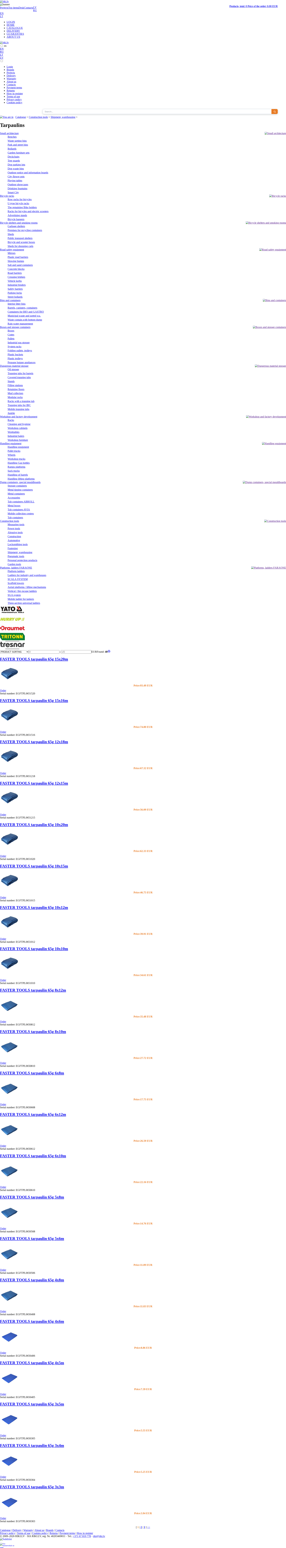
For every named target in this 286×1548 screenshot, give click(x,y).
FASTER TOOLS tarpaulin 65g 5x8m (32, 1197)
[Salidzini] (7, 1540)
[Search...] (274, 111)
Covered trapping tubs (19, 377)
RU (35, 10)
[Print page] (109, 651)
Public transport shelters (20, 238)
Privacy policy (14, 99)
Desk (21, 7)
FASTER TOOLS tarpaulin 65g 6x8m (32, 1073)
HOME (11, 25)
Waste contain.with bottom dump (25, 319)
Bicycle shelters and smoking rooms (19, 222)
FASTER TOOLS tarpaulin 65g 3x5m (32, 1404)
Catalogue (20, 117)
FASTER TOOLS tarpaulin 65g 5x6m (32, 1238)
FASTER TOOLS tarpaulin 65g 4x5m (32, 1363)
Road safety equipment (12, 249)
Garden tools (14, 564)
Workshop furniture (18, 440)
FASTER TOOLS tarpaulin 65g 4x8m (32, 1280)
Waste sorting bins (17, 140)
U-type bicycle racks (18, 203)
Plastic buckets (15, 354)
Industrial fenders (17, 284)
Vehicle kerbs (15, 281)
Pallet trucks (14, 451)
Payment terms (14, 87)
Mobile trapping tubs (18, 409)
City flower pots (16, 176)
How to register (15, 93)
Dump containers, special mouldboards (20, 482)
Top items (13, 7)
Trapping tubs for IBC (19, 405)
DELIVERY (13, 30)
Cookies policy (14, 102)
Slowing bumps (16, 261)
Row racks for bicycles (20, 199)
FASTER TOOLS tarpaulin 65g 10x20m (34, 824)
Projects (4, 7)
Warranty (11, 78)
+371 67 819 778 (82, 1536)
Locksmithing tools (18, 544)
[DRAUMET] (12, 631)
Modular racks (15, 397)
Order (3, 690)
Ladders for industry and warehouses (27, 575)
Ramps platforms (16, 466)
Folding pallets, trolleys (20, 350)
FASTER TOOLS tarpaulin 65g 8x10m (33, 1031)
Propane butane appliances (21, 362)
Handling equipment (10, 443)
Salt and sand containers (20, 265)
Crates (11, 334)
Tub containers (15, 517)
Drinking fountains (17, 188)
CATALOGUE (15, 28)
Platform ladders (16, 571)
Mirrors (11, 253)
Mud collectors (15, 393)
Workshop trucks (16, 458)
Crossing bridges (16, 277)
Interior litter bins (16, 303)
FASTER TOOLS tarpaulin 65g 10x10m (34, 949)
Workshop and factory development (18, 416)
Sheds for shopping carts (20, 246)
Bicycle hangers (16, 219)
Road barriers (15, 273)
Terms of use (13, 96)
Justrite (11, 413)
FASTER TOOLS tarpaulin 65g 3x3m (32, 1487)
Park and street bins (18, 144)
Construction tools (38, 117)
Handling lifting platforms (21, 478)
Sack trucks (14, 470)
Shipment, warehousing (63, 117)
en (5, 45)
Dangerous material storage (14, 366)
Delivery (11, 75)
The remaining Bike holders (22, 207)
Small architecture (9, 133)
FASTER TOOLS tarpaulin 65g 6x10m (33, 1156)
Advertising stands (17, 215)
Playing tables (15, 180)
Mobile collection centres (21, 513)
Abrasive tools (15, 532)
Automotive (14, 540)
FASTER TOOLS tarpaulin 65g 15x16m (34, 700)
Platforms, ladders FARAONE (16, 567)
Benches (12, 136)
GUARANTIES (15, 33)
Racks (11, 420)
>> (148, 1527)
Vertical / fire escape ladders (22, 591)
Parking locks (15, 292)
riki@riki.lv (99, 1536)
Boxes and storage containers (15, 327)
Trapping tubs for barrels (20, 373)
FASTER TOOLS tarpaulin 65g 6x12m (33, 1114)
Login (10, 66)
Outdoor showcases (18, 184)
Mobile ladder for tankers (21, 599)
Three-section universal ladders (24, 603)
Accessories (14, 497)
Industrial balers (16, 436)
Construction (14, 536)
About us (11, 81)
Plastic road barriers (18, 257)
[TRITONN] (12, 639)
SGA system (14, 595)
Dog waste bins (16, 168)
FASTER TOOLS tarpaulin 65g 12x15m (34, 783)
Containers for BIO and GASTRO (26, 311)
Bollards (12, 148)
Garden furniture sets (18, 152)
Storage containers (17, 485)
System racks (14, 346)
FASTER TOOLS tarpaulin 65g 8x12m (33, 990)
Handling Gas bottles (19, 462)
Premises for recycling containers (25, 230)
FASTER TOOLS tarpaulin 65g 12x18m (34, 742)
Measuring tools (16, 524)
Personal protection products (22, 560)
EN (2, 13)
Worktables (13, 432)
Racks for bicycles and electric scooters (28, 211)
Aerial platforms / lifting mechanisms (27, 587)
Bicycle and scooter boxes (21, 242)
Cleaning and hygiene (19, 424)
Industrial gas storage (19, 342)
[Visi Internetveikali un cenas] (7, 1545)
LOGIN (11, 22)
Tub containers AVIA (19, 509)
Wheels (11, 454)
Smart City (13, 192)
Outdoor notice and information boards (28, 172)
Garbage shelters (16, 226)
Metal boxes (14, 505)
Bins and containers (10, 300)
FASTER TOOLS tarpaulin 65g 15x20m (34, 659)
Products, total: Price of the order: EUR (253, 6)
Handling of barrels (18, 474)
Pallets (11, 338)
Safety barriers (15, 288)
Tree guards (14, 160)
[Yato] (12, 613)
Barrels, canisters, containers (22, 307)
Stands (11, 381)
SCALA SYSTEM (18, 579)
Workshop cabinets (17, 428)
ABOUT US (13, 36)
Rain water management (20, 323)
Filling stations (15, 385)
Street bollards (15, 296)
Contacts (28, 7)
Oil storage (13, 369)
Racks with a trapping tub (21, 401)
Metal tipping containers (20, 489)
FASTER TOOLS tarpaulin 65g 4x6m (32, 1321)
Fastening (13, 548)
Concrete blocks (16, 269)
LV (35, 7)
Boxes (11, 330)
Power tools (14, 528)
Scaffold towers (16, 583)
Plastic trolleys (15, 358)
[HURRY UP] (12, 622)
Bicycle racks (7, 196)
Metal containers (16, 493)
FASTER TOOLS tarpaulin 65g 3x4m (32, 1445)
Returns (11, 90)
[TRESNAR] (12, 648)
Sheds (11, 234)
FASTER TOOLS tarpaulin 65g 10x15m (34, 866)
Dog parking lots (16, 164)
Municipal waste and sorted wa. (24, 315)
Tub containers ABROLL (21, 501)
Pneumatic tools (16, 556)
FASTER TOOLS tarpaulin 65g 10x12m (34, 907)
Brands (10, 69)
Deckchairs (13, 156)
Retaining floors (16, 389)
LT (1, 16)
